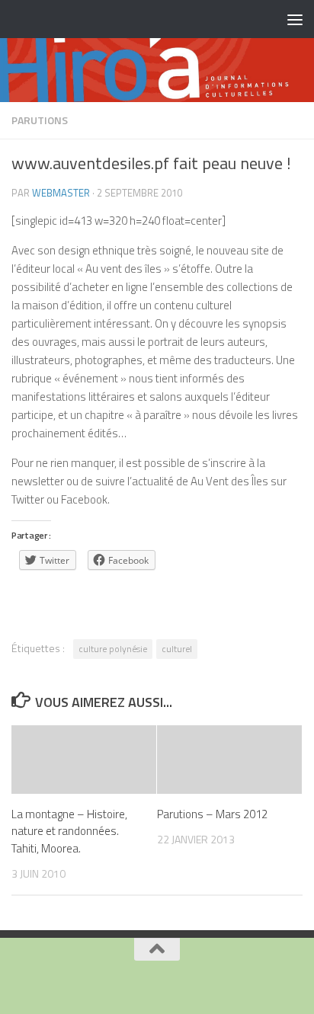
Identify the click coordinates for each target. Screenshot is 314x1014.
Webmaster (61, 192)
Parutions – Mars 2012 (212, 814)
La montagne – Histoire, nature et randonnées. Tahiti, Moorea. (69, 831)
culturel (177, 648)
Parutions (39, 120)
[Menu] (295, 19)
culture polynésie (112, 648)
